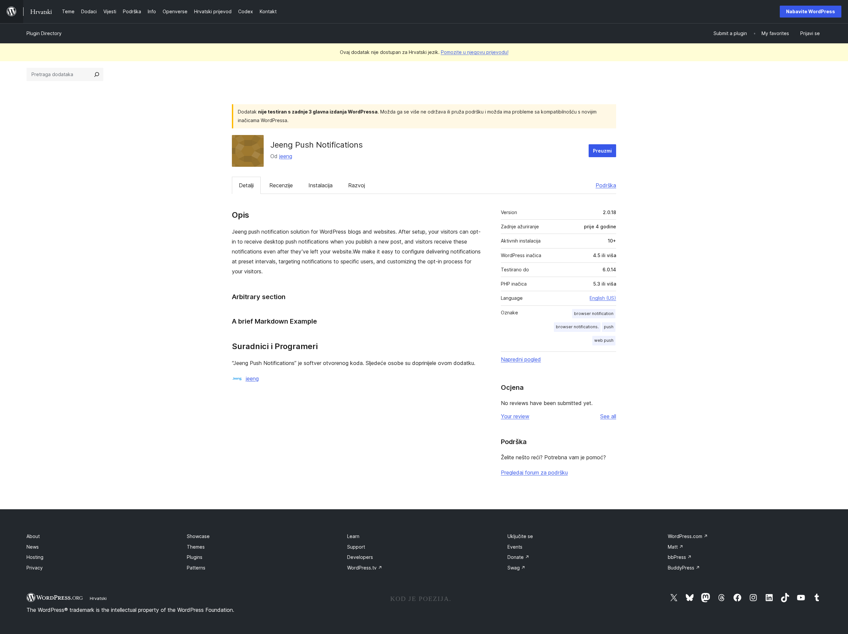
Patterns (196, 567)
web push (603, 340)
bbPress (680, 557)
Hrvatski (98, 598)
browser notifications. (577, 326)
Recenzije (281, 185)
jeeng (285, 156)
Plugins (194, 557)
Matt (675, 547)
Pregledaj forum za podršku (534, 472)
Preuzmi (602, 151)
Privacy (34, 567)
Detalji (246, 185)
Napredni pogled (521, 359)
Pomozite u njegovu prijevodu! (474, 52)
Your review (515, 416)
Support (356, 547)
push (608, 326)
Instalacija (320, 185)
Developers (360, 557)
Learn (353, 536)
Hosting (34, 557)
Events (514, 547)
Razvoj (356, 185)
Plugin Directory (44, 33)
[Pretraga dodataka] (96, 74)
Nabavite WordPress (810, 11)
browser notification (593, 313)
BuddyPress (684, 567)
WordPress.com (688, 536)
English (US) (603, 298)
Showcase (198, 536)
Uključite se (520, 536)
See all (608, 416)
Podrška (606, 185)
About (33, 536)
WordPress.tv (364, 567)
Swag (516, 567)
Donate (518, 557)
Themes (196, 547)
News (32, 547)
